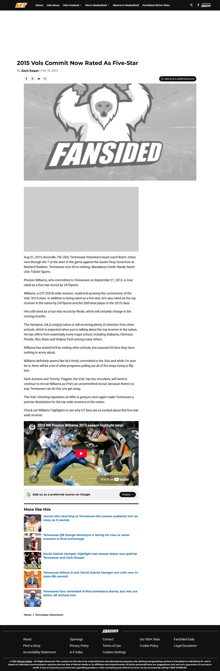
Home (27, 614)
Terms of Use (112, 646)
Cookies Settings (114, 652)
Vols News (53, 5)
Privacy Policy (79, 646)
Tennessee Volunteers (49, 614)
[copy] (45, 78)
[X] (191, 4)
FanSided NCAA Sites (156, 5)
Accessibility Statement (39, 652)
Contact (108, 639)
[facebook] (198, 4)
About (39, 5)
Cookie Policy (149, 646)
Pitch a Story (32, 646)
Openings (76, 639)
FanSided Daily (184, 639)
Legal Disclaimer (185, 646)
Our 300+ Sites (150, 639)
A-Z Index (76, 652)
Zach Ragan (30, 70)
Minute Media (24, 661)
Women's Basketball (126, 5)
